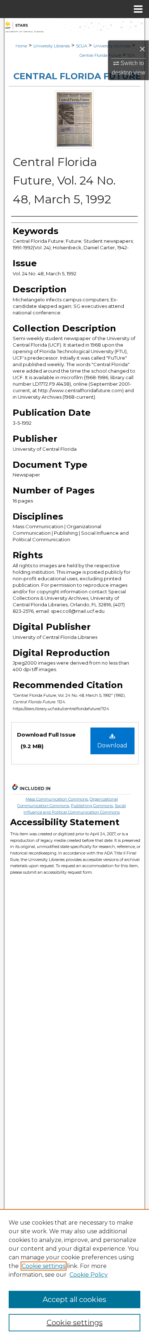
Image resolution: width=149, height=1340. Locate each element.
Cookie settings (43, 1266)
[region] (74, 1274)
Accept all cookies (74, 1299)
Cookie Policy (88, 1274)
